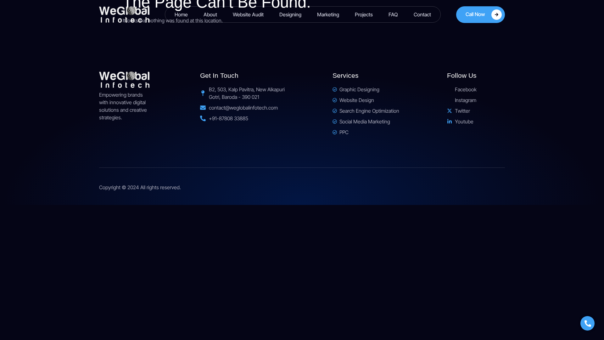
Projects (364, 14)
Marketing (328, 14)
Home (181, 14)
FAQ (393, 14)
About (210, 14)
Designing (290, 14)
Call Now (475, 14)
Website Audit (248, 14)
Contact (422, 14)
